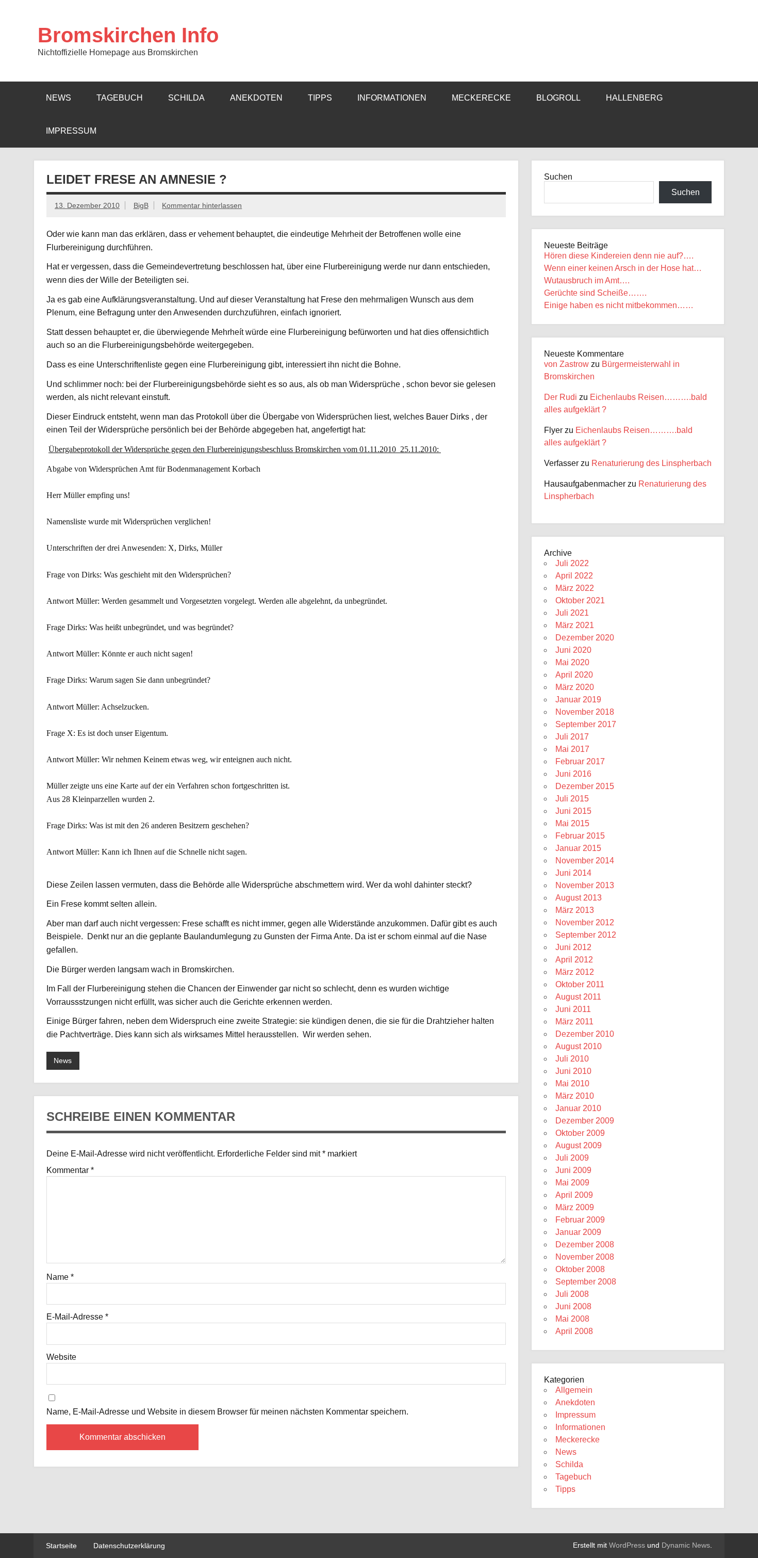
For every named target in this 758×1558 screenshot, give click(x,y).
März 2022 (574, 588)
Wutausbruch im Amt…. (587, 280)
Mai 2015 (572, 823)
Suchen (558, 176)
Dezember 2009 (584, 1120)
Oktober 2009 (580, 1133)
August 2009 (578, 1145)
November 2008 (584, 1256)
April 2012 (574, 959)
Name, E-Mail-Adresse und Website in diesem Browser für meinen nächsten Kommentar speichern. (227, 1412)
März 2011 (574, 1021)
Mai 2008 (572, 1318)
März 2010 (574, 1095)
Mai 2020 (572, 662)
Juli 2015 (572, 798)
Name (60, 1277)
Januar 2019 (578, 699)
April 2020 (574, 674)
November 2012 (584, 922)
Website (61, 1357)
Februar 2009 (580, 1219)
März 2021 (574, 625)
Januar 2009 (578, 1232)
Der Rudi (560, 397)
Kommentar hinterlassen (202, 205)
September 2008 (585, 1281)
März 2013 (574, 910)
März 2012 (574, 972)
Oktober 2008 (580, 1269)
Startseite (61, 1545)
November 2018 (584, 712)
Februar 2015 (580, 835)
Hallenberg (634, 97)
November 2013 (584, 885)
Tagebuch (119, 97)
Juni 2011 (573, 1009)
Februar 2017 (580, 761)
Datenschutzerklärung (129, 1545)
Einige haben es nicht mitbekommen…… (619, 305)
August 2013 (578, 897)
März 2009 (574, 1207)
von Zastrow (566, 364)
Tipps (320, 97)
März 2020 (574, 687)
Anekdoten (256, 97)
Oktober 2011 (579, 984)
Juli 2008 (572, 1294)
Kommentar (70, 1170)
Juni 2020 (573, 650)
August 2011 (578, 996)
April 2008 (574, 1331)
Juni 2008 (573, 1306)
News (58, 97)
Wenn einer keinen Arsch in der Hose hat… (623, 268)
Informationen (391, 97)
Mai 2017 (572, 749)
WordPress (627, 1545)
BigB (141, 205)
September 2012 (585, 934)
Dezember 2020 (584, 637)
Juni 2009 (573, 1170)
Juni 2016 (573, 773)
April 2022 (574, 575)
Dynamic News (686, 1545)
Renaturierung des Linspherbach (651, 463)
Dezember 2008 (584, 1244)
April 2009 (574, 1195)
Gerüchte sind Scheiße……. (595, 292)
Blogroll (558, 97)
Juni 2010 (573, 1071)
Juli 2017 (572, 736)
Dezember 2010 (584, 1034)
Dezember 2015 (584, 786)
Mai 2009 (572, 1182)
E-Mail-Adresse (77, 1317)
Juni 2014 (573, 873)
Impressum (71, 130)
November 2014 (584, 860)
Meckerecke (481, 97)
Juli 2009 (572, 1157)
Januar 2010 (578, 1108)
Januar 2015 (578, 848)
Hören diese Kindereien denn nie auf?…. (619, 255)
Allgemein (573, 1390)
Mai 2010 (572, 1083)
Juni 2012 (573, 947)
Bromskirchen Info (128, 35)
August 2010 (578, 1046)
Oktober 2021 (580, 600)
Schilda (186, 97)
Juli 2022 (572, 563)
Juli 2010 (572, 1058)
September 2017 (585, 724)
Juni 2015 (573, 811)
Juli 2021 (572, 612)
